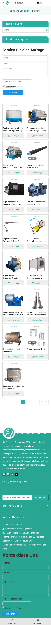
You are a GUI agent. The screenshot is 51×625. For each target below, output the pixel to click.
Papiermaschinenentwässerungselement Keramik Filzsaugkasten (37, 313)
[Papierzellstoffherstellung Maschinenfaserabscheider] (13, 299)
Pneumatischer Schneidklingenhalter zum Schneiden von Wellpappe (37, 240)
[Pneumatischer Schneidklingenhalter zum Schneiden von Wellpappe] (37, 225)
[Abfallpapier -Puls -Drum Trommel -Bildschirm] (37, 262)
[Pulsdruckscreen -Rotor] (37, 336)
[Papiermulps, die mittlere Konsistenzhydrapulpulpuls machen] (13, 115)
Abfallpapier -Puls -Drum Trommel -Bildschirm (36, 276)
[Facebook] (4, 474)
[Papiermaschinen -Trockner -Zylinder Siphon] (13, 225)
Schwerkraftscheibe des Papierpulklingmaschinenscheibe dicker (37, 129)
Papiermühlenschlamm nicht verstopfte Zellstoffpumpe (36, 203)
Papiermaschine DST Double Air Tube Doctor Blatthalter (12, 203)
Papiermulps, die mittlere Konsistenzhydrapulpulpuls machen (13, 129)
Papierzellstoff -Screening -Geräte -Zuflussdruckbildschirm (12, 276)
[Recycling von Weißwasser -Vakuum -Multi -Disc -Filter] (13, 152)
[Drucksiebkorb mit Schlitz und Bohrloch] (13, 373)
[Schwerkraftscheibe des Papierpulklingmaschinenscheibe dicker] (37, 115)
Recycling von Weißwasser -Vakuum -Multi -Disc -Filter (12, 166)
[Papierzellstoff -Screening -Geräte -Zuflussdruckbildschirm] (13, 262)
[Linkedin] (8, 474)
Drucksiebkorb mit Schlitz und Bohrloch (13, 387)
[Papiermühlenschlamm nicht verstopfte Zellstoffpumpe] (37, 189)
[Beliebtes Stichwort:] (45, 29)
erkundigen (15, 136)
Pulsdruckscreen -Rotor (36, 349)
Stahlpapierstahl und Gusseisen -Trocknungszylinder (11, 350)
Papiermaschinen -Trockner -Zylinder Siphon (13, 240)
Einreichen (13, 92)
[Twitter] (16, 474)
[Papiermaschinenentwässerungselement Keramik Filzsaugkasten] (37, 299)
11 (42, 402)
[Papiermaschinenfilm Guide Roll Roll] (37, 152)
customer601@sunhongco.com (18, 529)
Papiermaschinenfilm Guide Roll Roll (35, 166)
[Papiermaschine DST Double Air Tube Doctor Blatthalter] (13, 189)
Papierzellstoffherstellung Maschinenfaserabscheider (13, 313)
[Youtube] (12, 474)
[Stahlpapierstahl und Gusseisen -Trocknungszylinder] (13, 336)
